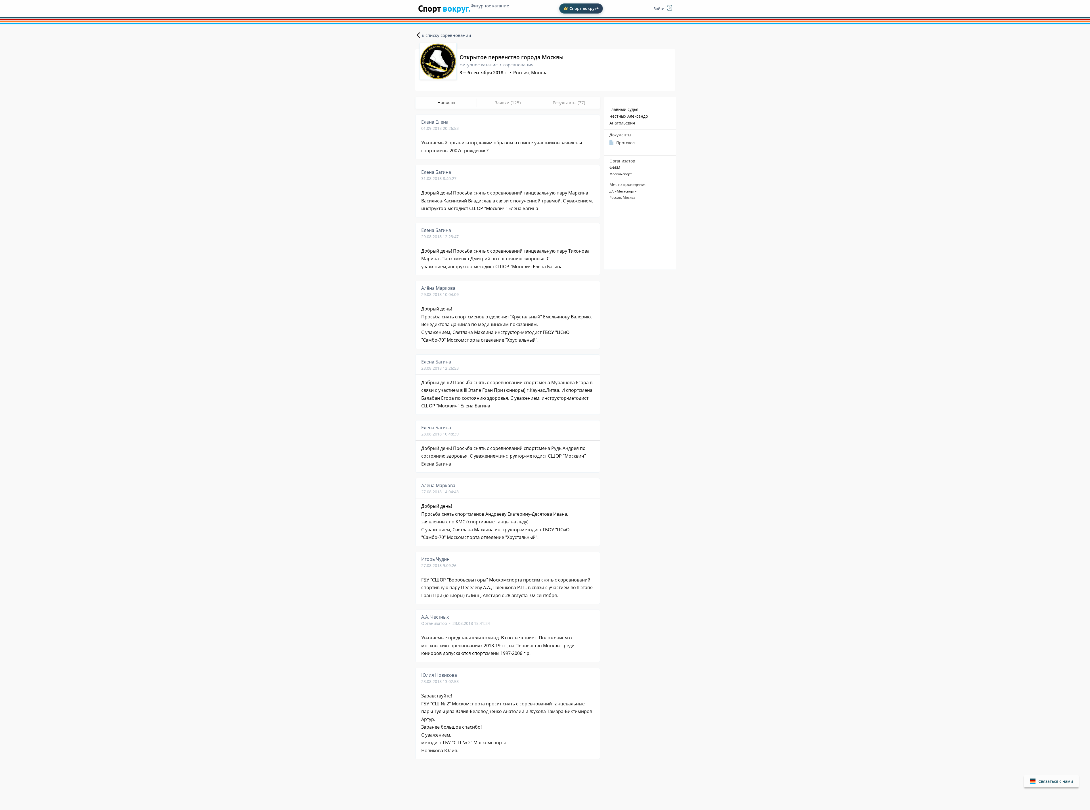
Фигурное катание (490, 6)
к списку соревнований (446, 35)
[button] (1051, 781)
